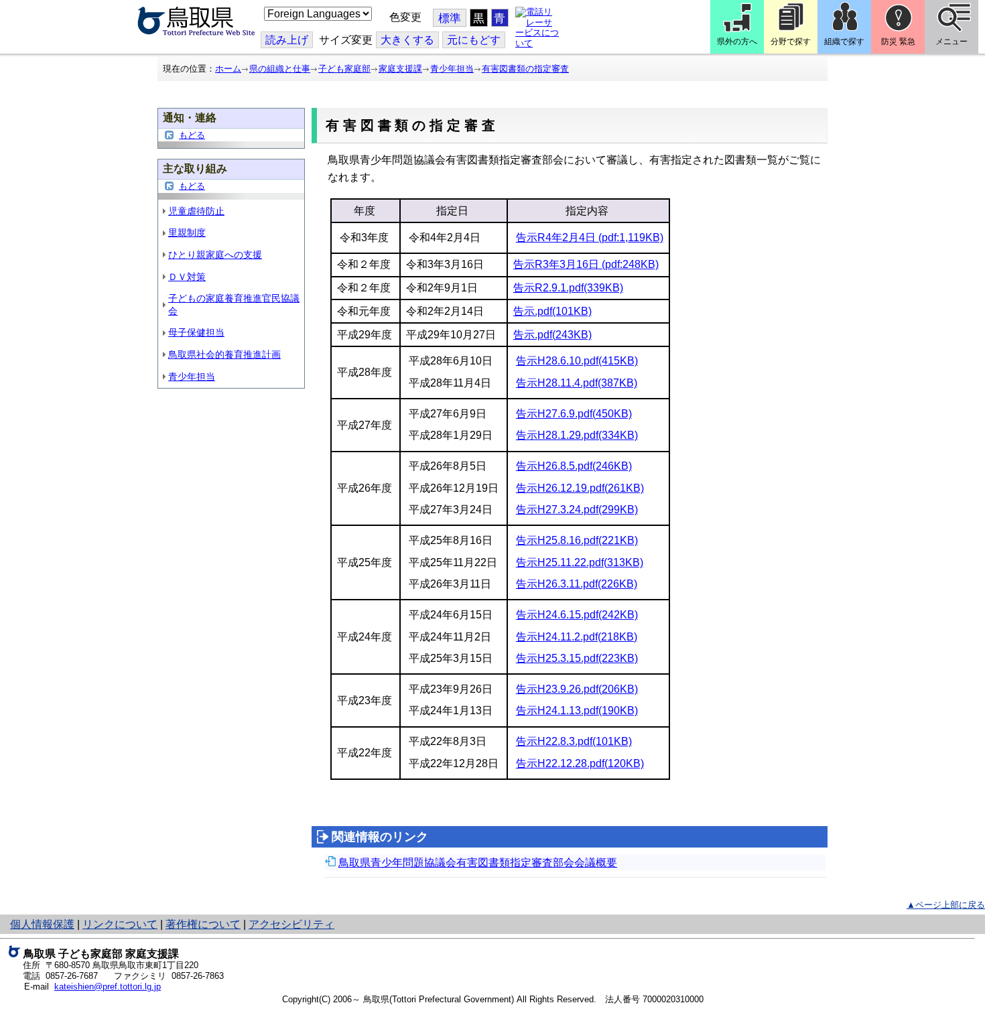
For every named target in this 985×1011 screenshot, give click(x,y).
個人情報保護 (42, 924)
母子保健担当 (196, 332)
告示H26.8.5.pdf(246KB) (574, 466)
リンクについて (119, 924)
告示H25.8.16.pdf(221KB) (577, 540)
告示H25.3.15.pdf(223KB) (577, 658)
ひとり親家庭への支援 (215, 254)
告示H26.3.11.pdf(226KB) (576, 584)
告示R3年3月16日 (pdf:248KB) (586, 264)
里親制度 (187, 232)
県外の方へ (737, 41)
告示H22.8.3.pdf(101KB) (574, 741)
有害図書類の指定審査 (525, 69)
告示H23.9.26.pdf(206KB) (577, 689)
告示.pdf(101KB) (552, 311)
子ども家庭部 (344, 69)
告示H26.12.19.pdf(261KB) (580, 488)
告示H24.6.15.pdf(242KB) (577, 614)
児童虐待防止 (196, 211)
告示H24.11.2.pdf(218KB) (576, 637)
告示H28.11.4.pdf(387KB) (576, 383)
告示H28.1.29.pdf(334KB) (577, 435)
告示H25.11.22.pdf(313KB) (579, 562)
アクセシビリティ (291, 924)
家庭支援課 (400, 69)
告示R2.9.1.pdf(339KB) (568, 287)
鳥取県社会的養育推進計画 (224, 354)
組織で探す (844, 41)
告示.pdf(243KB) (552, 334)
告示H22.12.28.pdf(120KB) (580, 763)
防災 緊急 (898, 41)
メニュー (951, 41)
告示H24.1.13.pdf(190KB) (577, 710)
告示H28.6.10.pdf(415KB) (577, 360)
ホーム (228, 69)
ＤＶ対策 (187, 276)
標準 (449, 18)
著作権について (203, 924)
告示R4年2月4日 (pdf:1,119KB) (589, 237)
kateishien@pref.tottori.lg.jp (107, 987)
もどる (192, 135)
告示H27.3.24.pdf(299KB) (577, 509)
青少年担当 (452, 69)
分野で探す (791, 41)
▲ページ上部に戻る (946, 905)
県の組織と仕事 (279, 69)
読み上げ (286, 40)
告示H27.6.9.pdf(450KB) (574, 413)
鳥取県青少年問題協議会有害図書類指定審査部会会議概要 (477, 862)
